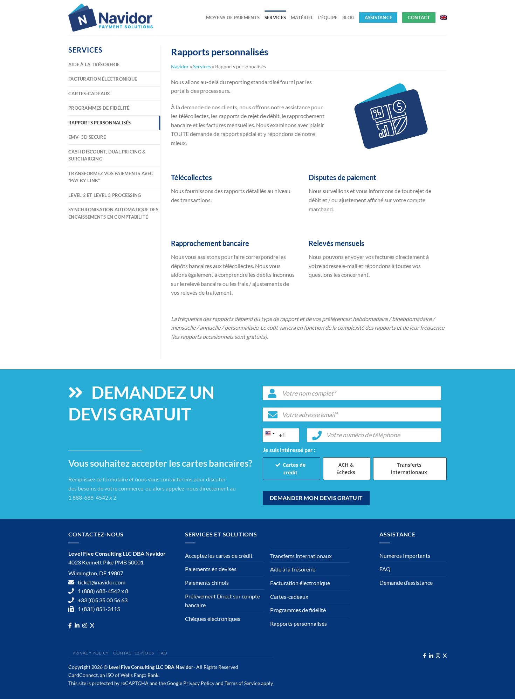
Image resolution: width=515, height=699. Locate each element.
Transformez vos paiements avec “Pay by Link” (110, 177)
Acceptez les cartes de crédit (219, 555)
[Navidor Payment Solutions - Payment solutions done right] (112, 17)
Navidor (180, 66)
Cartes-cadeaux (89, 93)
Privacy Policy (91, 653)
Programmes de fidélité (99, 108)
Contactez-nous (133, 653)
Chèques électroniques (212, 618)
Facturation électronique (102, 79)
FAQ (385, 569)
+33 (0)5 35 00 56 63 (103, 600)
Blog (348, 17)
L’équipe (327, 17)
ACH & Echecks (345, 468)
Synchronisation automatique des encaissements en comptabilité (113, 213)
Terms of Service (242, 683)
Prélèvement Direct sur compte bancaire (222, 601)
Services (275, 17)
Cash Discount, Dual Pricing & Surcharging (106, 155)
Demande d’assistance (406, 582)
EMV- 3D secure (87, 137)
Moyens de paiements (233, 17)
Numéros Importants (404, 555)
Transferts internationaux (409, 468)
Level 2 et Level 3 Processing (104, 195)
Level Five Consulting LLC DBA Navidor (151, 667)
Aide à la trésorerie (93, 64)
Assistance (378, 17)
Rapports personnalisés (99, 122)
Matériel (302, 17)
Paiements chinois (207, 582)
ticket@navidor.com (101, 582)
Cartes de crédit (294, 468)
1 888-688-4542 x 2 (92, 497)
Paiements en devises (210, 569)
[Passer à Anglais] (443, 17)
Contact (419, 17)
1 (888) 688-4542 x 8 (103, 591)
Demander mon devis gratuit (316, 498)
